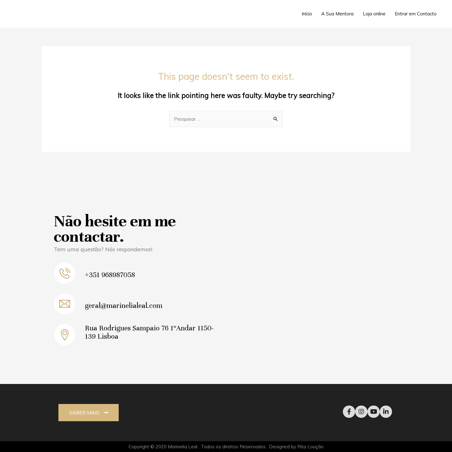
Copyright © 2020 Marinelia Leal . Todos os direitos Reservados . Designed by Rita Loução (226, 447)
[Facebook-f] (349, 412)
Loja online (374, 14)
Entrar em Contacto (416, 14)
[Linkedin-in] (386, 412)
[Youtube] (373, 412)
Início (307, 14)
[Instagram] (361, 412)
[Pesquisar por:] (226, 119)
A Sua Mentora (337, 14)
